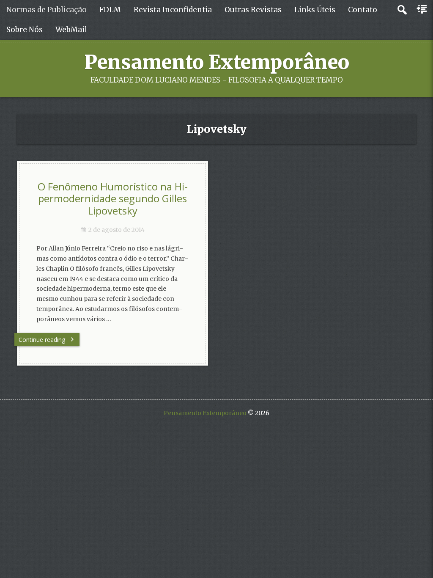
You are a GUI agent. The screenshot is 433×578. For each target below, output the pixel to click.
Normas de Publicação (46, 9)
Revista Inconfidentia (173, 9)
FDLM (110, 9)
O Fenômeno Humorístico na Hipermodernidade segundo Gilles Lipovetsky (113, 198)
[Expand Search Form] (402, 10)
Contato (362, 9)
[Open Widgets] (422, 9)
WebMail (71, 29)
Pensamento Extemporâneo (216, 62)
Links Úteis (314, 9)
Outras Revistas (253, 9)
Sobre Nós (24, 29)
